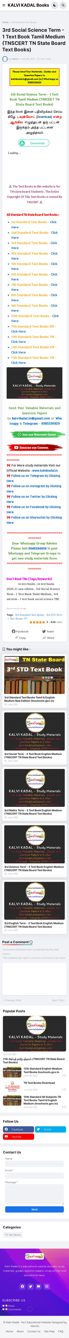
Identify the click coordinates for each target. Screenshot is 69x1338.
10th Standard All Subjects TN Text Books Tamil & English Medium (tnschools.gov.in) (42, 1100)
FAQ (60, 1331)
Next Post (58, 1000)
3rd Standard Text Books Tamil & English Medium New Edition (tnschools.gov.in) (29, 699)
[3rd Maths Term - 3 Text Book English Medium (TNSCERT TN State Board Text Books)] (34, 788)
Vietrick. (35, 1326)
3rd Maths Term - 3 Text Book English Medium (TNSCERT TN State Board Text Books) (33, 812)
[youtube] (39, 1286)
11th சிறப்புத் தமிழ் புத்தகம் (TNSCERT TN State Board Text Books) (34, 1060)
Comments (14, 1309)
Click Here (18, 331)
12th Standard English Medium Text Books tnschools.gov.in (43, 1070)
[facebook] (22, 1286)
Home (5, 22)
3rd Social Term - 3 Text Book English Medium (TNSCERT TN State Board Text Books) (33, 755)
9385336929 (34, 82)
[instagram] (47, 1286)
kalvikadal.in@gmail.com (25, 79)
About (20, 1331)
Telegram (30, 423)
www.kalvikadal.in (45, 471)
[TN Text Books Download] (12, 1086)
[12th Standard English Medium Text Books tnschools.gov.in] (12, 1072)
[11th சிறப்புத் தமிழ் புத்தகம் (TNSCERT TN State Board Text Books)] (34, 1034)
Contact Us (33, 1331)
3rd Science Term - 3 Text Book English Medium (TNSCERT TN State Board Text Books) (34, 868)
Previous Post (13, 1000)
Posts (11, 1306)
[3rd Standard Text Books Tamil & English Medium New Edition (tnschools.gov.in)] (34, 675)
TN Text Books (13, 1234)
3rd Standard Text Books (24, 22)
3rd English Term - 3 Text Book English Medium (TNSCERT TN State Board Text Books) (34, 925)
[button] (5, 5)
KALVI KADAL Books (28, 5)
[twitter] (30, 1286)
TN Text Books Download (39, 1082)
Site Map (49, 1331)
